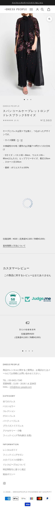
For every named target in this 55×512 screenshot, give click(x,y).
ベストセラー (9, 406)
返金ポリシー (9, 474)
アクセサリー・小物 (12, 430)
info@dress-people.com (21, 387)
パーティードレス (11, 421)
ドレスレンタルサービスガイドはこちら (27, 3)
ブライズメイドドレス (13, 425)
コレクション (9, 411)
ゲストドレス (9, 416)
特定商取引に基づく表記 (14, 469)
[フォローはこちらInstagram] (4, 483)
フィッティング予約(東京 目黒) (17, 435)
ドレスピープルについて (14, 464)
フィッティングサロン (13, 454)
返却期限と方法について (14, 245)
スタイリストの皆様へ (13, 459)
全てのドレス (9, 401)
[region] (27, 333)
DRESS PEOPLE (11, 106)
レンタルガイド (10, 450)
